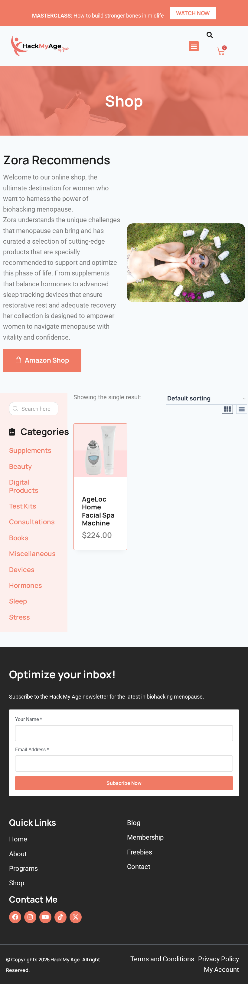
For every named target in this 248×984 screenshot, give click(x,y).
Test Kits (22, 506)
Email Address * (32, 749)
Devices (21, 569)
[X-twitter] (76, 917)
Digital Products (23, 486)
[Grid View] (227, 409)
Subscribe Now (124, 783)
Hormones (25, 585)
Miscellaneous (32, 553)
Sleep (18, 601)
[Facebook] (15, 917)
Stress (19, 617)
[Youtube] (45, 917)
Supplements (30, 450)
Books (18, 537)
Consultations (32, 521)
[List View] (241, 409)
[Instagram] (30, 917)
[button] (194, 46)
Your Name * (28, 719)
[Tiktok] (60, 917)
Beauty (20, 466)
